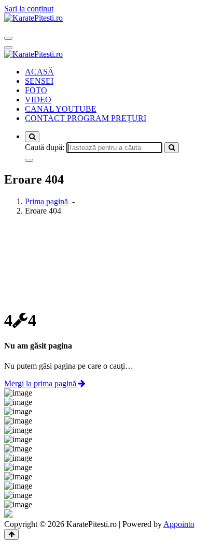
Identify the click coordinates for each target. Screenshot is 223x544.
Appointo (178, 524)
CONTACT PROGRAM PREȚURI (85, 118)
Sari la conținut (28, 8)
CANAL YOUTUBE (60, 108)
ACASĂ (39, 71)
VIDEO (38, 99)
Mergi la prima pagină (41, 383)
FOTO (36, 90)
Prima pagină (46, 201)
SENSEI (39, 81)
